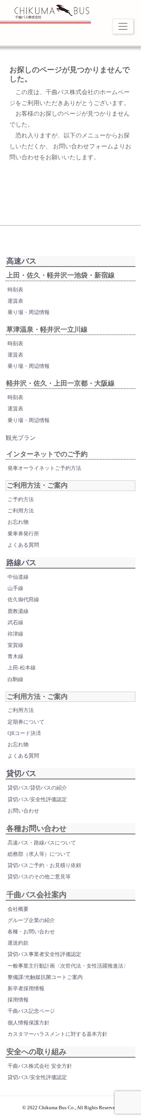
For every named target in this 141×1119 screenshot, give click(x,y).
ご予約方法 (21, 499)
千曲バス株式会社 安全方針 (40, 1066)
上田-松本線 (22, 668)
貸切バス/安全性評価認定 (37, 799)
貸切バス (21, 773)
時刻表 (15, 290)
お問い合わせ (23, 811)
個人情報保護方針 (29, 1023)
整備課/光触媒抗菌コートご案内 (45, 977)
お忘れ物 (18, 522)
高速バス (21, 261)
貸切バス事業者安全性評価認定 (44, 954)
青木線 (15, 656)
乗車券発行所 (23, 534)
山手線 (15, 588)
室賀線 (15, 645)
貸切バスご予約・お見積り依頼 (44, 865)
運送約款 (18, 943)
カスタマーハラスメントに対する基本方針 (58, 1034)
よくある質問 (23, 545)
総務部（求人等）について (39, 854)
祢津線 (15, 634)
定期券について (26, 722)
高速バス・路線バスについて (42, 843)
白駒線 (15, 679)
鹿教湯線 (18, 611)
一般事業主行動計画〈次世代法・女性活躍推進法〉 (68, 966)
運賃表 (15, 301)
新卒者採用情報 (26, 988)
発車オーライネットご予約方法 (44, 468)
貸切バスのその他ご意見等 (39, 877)
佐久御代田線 (23, 599)
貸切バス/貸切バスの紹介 (37, 788)
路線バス (21, 562)
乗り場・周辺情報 (29, 312)
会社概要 (18, 909)
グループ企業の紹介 (31, 920)
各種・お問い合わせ (31, 932)
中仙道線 (18, 577)
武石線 (15, 622)
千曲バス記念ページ (31, 1011)
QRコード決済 (24, 733)
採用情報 (18, 1000)
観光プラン (21, 437)
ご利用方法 (21, 511)
